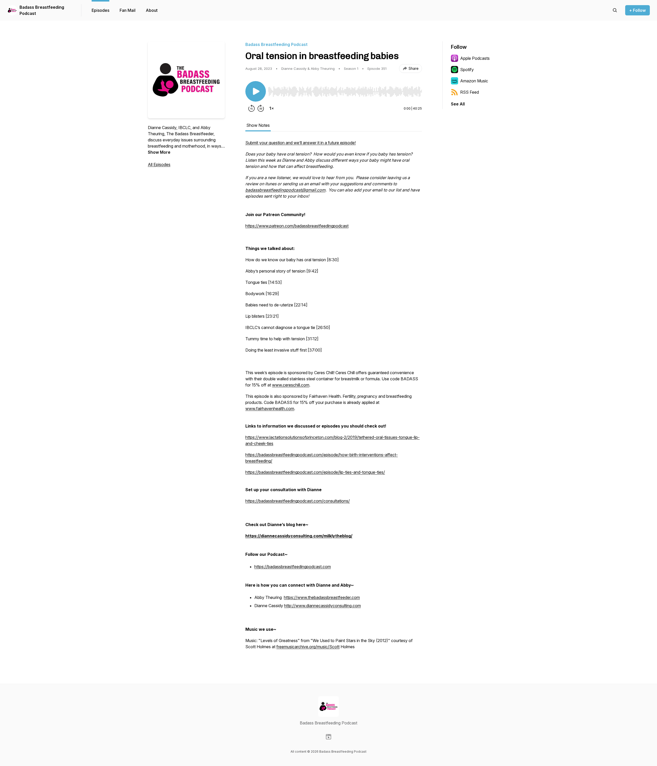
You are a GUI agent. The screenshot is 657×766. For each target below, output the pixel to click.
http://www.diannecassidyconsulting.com (322, 605)
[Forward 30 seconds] (260, 108)
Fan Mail (128, 10)
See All (458, 103)
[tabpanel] (333, 397)
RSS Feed (469, 92)
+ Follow (637, 10)
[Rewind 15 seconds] (251, 108)
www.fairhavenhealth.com (269, 408)
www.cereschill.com (290, 384)
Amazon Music (474, 80)
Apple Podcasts (475, 58)
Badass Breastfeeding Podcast (42, 10)
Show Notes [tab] (258, 125)
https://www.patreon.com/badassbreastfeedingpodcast (297, 225)
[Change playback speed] (271, 108)
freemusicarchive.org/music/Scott (308, 646)
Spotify (467, 69)
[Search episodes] (615, 10)
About (152, 10)
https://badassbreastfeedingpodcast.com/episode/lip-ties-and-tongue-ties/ (315, 472)
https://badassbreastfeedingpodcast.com (292, 566)
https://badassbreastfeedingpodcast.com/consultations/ (297, 500)
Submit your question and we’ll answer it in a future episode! (300, 142)
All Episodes (159, 164)
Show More (159, 152)
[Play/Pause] (255, 91)
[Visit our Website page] (328, 736)
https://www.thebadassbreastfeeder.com (322, 597)
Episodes (100, 10)
